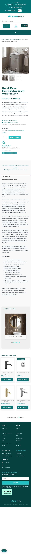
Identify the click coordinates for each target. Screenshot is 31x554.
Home (3, 39)
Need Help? (6, 146)
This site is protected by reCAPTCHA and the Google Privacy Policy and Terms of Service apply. (15, 487)
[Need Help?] (3, 142)
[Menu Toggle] (15, 32)
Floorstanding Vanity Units (15, 39)
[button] (26, 49)
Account (16, 27)
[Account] (16, 25)
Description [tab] (6, 176)
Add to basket (14, 137)
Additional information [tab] (9, 180)
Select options (22, 379)
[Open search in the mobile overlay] (15, 21)
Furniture (7, 39)
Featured (10, 130)
